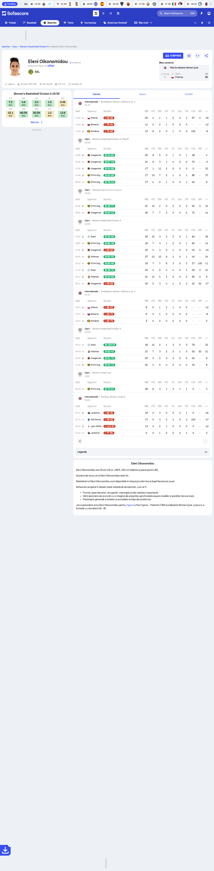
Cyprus (130, 505)
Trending (11, 4)
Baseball (31, 22)
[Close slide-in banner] (10, 845)
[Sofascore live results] (15, 13)
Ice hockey (90, 22)
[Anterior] (21, 4)
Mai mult (141, 22)
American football (117, 22)
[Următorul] (210, 4)
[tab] (96, 94)
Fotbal (12, 22)
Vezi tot (34, 122)
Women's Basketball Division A (34, 46)
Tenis (70, 22)
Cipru (14, 46)
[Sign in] (209, 13)
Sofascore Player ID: (41, 65)
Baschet (52, 22)
